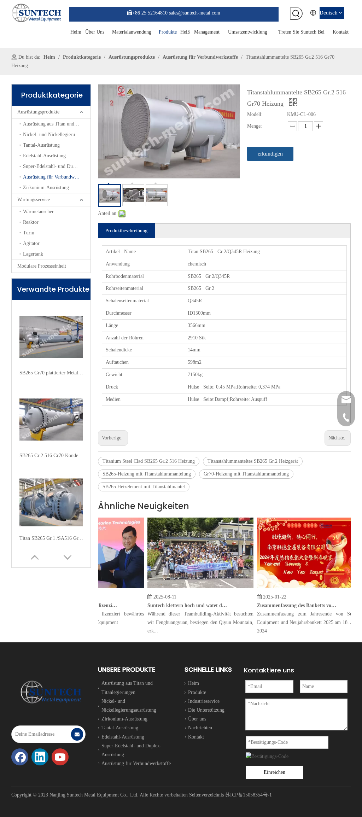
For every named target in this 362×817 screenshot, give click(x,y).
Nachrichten (200, 727)
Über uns (197, 719)
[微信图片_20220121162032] (51, 692)
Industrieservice (204, 701)
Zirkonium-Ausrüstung (46, 187)
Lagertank (33, 254)
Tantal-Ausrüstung (41, 145)
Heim (193, 683)
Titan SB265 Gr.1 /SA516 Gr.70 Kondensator (51, 538)
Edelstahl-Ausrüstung (44, 155)
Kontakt (196, 737)
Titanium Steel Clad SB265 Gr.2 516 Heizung (149, 461)
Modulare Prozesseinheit (41, 266)
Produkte (197, 692)
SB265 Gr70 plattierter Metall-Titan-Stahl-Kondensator (51, 372)
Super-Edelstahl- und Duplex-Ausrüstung (56, 166)
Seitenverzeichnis (206, 795)
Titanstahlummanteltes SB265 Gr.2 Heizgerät (253, 461)
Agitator (31, 243)
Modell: (255, 114)
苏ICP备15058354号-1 (248, 795)
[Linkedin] (39, 756)
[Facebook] (19, 756)
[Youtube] (60, 756)
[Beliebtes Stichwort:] (296, 13)
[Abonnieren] (77, 734)
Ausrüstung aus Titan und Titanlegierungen (56, 124)
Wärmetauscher (38, 211)
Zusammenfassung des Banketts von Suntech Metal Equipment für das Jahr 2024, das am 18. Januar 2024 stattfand (291, 605)
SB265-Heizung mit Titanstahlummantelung (147, 474)
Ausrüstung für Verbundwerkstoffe (56, 177)
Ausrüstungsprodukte (38, 112)
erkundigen (270, 154)
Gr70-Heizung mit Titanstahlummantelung (246, 474)
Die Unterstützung (206, 710)
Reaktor (31, 222)
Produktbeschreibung (126, 230)
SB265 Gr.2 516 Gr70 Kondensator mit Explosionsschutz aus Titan (51, 455)
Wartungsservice (33, 199)
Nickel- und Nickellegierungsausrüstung (56, 134)
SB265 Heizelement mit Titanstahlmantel (144, 486)
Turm (28, 232)
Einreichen (274, 772)
